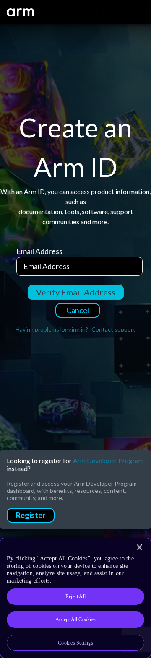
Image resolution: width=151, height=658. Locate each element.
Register (30, 515)
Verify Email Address (75, 292)
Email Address (39, 251)
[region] (75, 598)
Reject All (75, 596)
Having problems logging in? (52, 329)
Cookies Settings (75, 643)
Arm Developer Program (108, 460)
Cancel (77, 310)
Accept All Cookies (75, 619)
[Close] (139, 547)
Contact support (113, 329)
